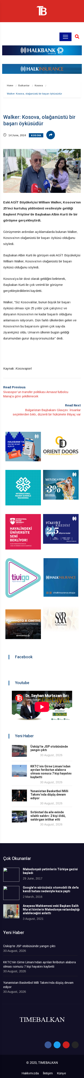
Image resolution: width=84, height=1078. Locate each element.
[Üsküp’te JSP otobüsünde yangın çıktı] (19, 751)
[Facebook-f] (48, 1044)
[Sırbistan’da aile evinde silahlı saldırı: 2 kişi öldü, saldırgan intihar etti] (19, 816)
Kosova (39, 85)
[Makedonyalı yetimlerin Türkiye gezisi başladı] (11, 875)
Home (10, 85)
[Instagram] (75, 1044)
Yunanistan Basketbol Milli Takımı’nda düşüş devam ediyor (49, 795)
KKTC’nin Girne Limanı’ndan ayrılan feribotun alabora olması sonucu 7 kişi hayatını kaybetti (51, 771)
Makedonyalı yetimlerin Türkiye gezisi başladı (50, 871)
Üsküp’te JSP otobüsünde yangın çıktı (49, 748)
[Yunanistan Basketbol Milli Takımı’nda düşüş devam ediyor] (19, 795)
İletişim (48, 1073)
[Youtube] (66, 1044)
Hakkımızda (30, 1073)
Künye (61, 1073)
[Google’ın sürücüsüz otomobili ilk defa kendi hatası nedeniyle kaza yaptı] (11, 893)
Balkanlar (24, 85)
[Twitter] (57, 1044)
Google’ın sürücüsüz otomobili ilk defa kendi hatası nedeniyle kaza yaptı (51, 889)
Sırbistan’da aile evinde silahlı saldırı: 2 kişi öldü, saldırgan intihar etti (48, 816)
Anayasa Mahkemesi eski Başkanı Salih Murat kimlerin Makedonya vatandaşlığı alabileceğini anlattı (51, 909)
